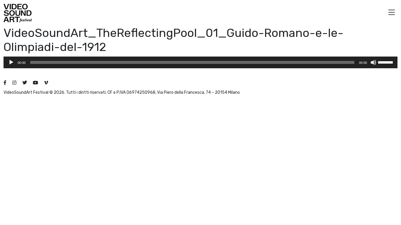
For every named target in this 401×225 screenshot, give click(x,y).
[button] (391, 13)
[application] (200, 62)
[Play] (11, 62)
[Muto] (373, 62)
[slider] (386, 62)
